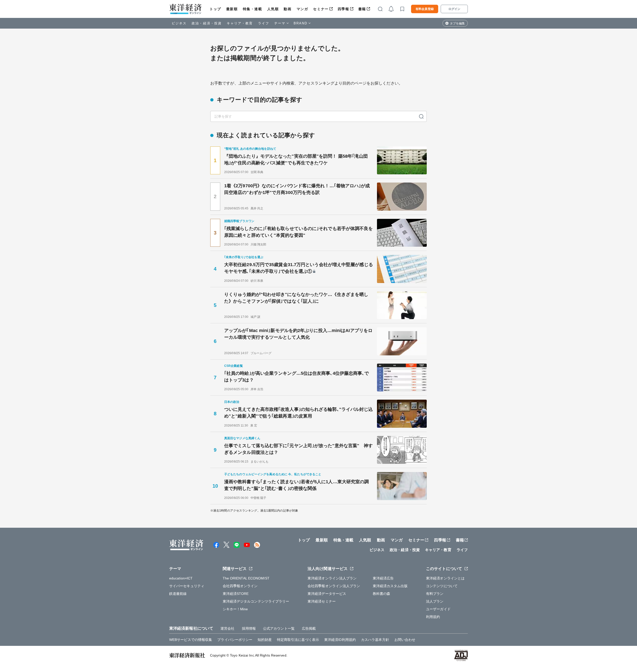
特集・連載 (252, 9)
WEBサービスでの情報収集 (190, 640)
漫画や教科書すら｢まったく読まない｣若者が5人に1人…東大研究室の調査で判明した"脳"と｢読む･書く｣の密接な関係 (296, 485)
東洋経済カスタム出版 (390, 586)
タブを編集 (457, 23)
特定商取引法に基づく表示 (298, 640)
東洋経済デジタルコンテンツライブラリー (256, 601)
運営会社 (227, 628)
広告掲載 (309, 628)
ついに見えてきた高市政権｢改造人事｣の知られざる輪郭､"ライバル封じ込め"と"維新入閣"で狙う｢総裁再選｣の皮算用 (298, 413)
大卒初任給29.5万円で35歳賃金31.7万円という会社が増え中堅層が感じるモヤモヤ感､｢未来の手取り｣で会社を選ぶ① (298, 268)
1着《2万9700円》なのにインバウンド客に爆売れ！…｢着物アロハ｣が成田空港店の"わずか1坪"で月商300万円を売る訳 (297, 189)
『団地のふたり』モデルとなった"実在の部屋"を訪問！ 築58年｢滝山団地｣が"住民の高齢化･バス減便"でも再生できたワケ (296, 159)
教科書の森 (381, 594)
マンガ (302, 9)
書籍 (362, 9)
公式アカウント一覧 (279, 628)
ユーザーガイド (438, 609)
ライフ (263, 23)
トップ (215, 9)
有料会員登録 (425, 9)
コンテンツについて (442, 586)
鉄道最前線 (178, 594)
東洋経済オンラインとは (445, 578)
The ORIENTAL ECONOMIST (246, 578)
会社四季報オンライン (240, 586)
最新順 (232, 9)
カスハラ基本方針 (375, 640)
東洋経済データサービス (327, 594)
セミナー (320, 9)
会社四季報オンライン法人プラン (334, 586)
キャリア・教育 (240, 23)
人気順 (273, 9)
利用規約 (433, 617)
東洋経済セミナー (322, 601)
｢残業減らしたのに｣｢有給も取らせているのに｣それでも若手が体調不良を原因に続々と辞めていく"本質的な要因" (298, 232)
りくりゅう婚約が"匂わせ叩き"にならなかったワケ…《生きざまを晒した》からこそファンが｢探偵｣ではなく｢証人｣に (296, 298)
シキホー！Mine (235, 609)
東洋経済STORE (236, 594)
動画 (287, 9)
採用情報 (249, 628)
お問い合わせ (405, 640)
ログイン (454, 9)
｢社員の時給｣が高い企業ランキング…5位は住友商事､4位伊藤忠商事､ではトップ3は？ (296, 376)
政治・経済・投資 (207, 23)
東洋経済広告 (383, 578)
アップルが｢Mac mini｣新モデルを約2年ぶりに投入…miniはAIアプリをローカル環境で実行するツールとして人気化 (298, 334)
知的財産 (264, 640)
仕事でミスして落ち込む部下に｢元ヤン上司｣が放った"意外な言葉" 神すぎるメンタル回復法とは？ (298, 449)
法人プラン (435, 601)
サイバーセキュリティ (186, 586)
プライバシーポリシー (234, 640)
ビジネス (179, 23)
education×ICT (181, 578)
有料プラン (435, 594)
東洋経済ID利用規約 (340, 640)
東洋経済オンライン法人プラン (332, 578)
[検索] (421, 116)
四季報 (343, 9)
